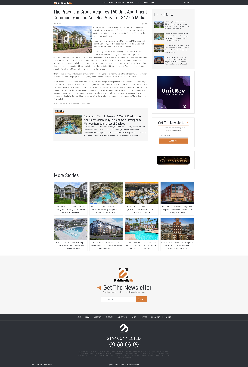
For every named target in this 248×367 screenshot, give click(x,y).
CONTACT (144, 317)
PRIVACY (39, 365)
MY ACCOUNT (155, 317)
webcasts (120, 2)
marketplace (149, 2)
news (104, 2)
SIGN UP (142, 299)
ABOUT (134, 317)
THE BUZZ (109, 317)
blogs (111, 2)
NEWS (79, 317)
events (138, 2)
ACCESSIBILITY (48, 365)
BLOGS (87, 317)
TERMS (32, 365)
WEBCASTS (98, 317)
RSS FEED (168, 317)
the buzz (129, 2)
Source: (71, 103)
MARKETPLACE (122, 317)
